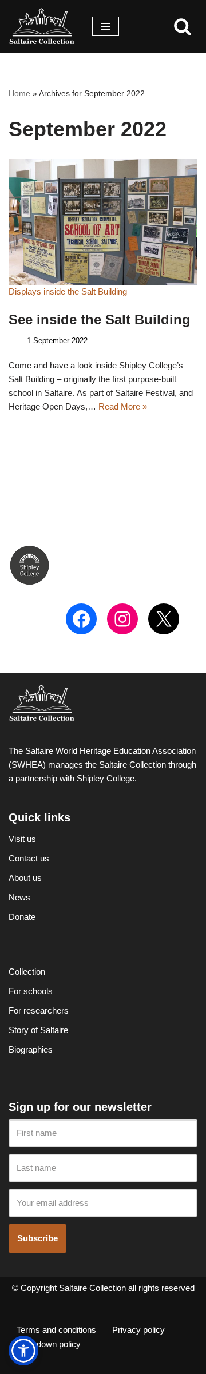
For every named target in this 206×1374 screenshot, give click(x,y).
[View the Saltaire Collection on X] (163, 618)
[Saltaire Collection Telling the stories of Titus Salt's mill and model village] (42, 26)
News (19, 897)
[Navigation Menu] (105, 26)
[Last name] (103, 1168)
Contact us (29, 858)
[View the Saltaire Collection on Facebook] (81, 618)
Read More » (122, 406)
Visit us (22, 839)
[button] (23, 1351)
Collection (27, 971)
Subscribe (37, 1238)
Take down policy (49, 1344)
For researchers (39, 1010)
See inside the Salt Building (100, 319)
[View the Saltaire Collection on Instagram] (122, 618)
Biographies (31, 1049)
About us (25, 878)
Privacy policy (138, 1330)
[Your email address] (103, 1203)
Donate (22, 917)
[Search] (182, 26)
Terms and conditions (56, 1330)
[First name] (103, 1133)
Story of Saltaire (38, 1030)
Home (19, 93)
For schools (31, 991)
